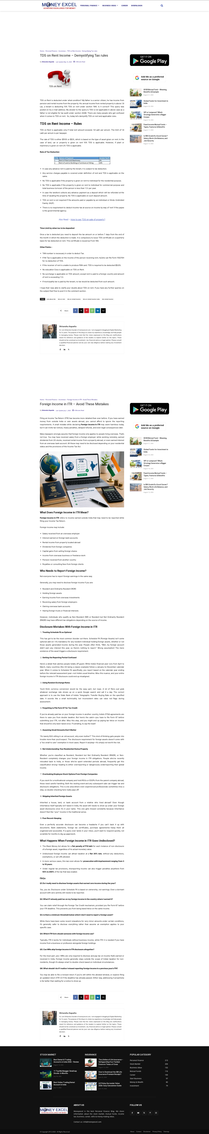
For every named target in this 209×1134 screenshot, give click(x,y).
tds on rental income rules (91, 299)
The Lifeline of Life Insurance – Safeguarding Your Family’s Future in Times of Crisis (111, 1062)
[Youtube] (138, 1113)
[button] (162, 5)
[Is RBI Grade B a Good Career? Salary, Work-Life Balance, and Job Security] (136, 139)
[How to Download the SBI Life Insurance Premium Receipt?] (91, 1075)
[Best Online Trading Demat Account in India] (46, 1085)
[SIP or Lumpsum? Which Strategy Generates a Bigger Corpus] (136, 115)
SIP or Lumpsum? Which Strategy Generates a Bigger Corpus (155, 114)
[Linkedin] (97, 310)
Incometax (62, 51)
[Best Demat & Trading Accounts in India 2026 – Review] (46, 1063)
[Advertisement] (104, 29)
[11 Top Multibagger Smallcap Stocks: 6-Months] (46, 1074)
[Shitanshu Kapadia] (50, 337)
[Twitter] (144, 1113)
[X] (81, 310)
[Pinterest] (86, 310)
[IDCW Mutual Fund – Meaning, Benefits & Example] (136, 93)
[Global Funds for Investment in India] (136, 104)
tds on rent (61, 299)
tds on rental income (74, 299)
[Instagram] (156, 1113)
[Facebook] (75, 310)
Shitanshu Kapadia (48, 62)
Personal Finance (51, 51)
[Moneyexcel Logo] (59, 5)
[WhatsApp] (92, 310)
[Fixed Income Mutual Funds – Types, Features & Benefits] (136, 127)
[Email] (103, 310)
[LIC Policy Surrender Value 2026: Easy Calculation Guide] (91, 1086)
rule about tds (51, 299)
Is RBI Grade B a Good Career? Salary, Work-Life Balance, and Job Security (156, 138)
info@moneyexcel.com (92, 1122)
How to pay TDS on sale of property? (88, 219)
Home (42, 51)
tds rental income (107, 299)
